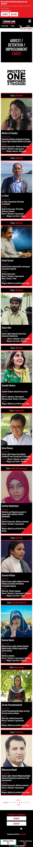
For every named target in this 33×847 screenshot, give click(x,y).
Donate (12, 26)
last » (19, 805)
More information (6, 11)
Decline (14, 14)
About (20, 26)
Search (28, 26)
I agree (5, 14)
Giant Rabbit (22, 834)
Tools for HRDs (4, 26)
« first (17, 800)
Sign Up (16, 823)
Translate (29, 28)
